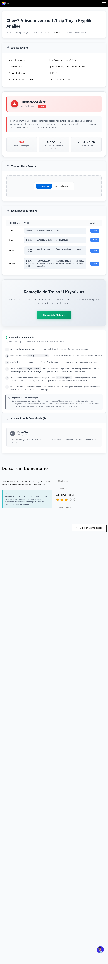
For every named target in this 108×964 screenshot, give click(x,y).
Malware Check (54, 32)
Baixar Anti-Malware (54, 315)
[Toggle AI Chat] (100, 949)
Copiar (95, 230)
